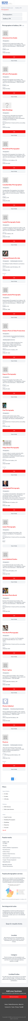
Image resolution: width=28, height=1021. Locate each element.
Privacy (17, 1007)
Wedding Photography (9, 819)
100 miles (6, 799)
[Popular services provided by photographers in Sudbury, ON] (14, 890)
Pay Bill (21, 1007)
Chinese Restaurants (8, 866)
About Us (21, 1004)
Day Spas (5, 845)
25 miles (6, 793)
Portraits (6, 827)
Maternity (6, 825)
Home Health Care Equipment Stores (12, 857)
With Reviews (7, 806)
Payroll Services (6, 849)
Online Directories (13, 1004)
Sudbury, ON (18, 7)
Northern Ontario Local (7, 7)
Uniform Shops (6, 851)
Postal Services (6, 855)
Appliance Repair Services (9, 853)
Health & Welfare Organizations (10, 847)
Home (6, 1004)
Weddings (6, 822)
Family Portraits (8, 817)
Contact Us (8, 1007)
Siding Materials (6, 862)
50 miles (6, 796)
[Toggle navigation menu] (26, 2)
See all (4, 830)
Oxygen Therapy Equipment (9, 859)
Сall (14, 57)
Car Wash (5, 843)
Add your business (14, 996)
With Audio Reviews (9, 809)
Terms (13, 1007)
